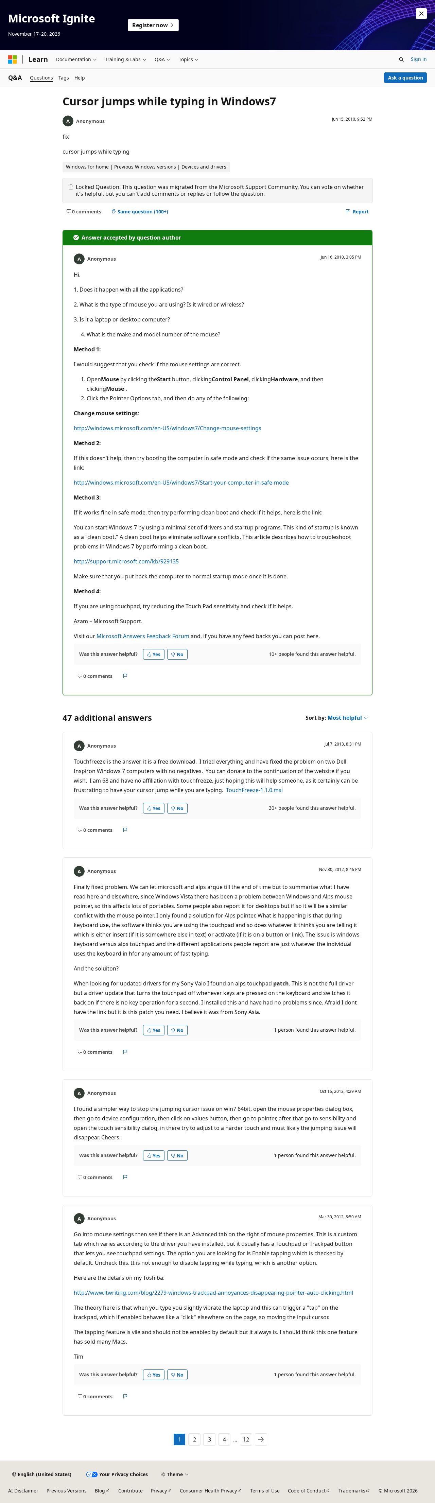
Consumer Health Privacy (208, 1490)
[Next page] (261, 1439)
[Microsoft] (12, 59)
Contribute (130, 1490)
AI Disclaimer (23, 1490)
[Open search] (401, 59)
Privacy (159, 1490)
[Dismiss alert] (421, 13)
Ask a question (405, 77)
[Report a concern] (125, 675)
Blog (100, 1490)
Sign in (419, 59)
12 (246, 1439)
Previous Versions (67, 1490)
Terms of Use (265, 1490)
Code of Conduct (307, 1490)
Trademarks (351, 1490)
